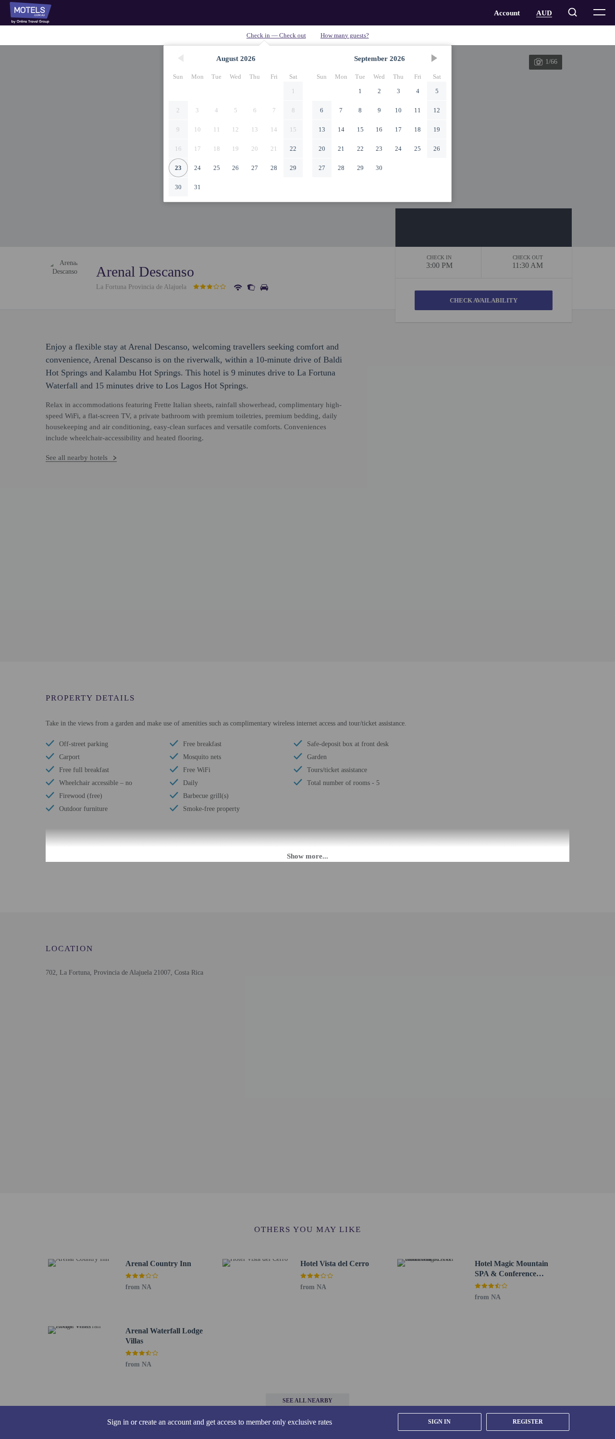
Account (507, 13)
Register (528, 1421)
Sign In (439, 1421)
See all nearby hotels (77, 457)
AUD (544, 13)
